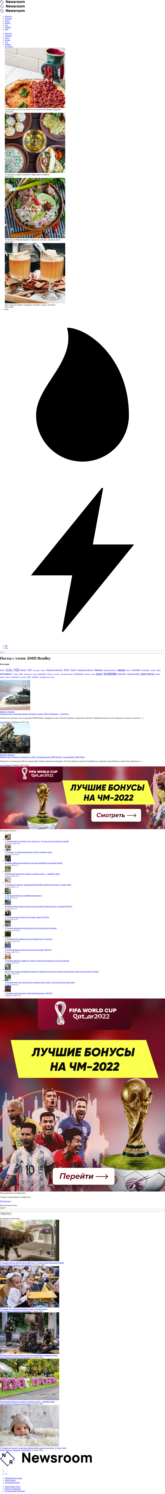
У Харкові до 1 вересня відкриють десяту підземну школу (28, 852)
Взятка (2, 670)
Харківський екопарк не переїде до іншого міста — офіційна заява (32, 874)
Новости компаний (13, 1489)
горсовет (136, 670)
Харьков (98, 669)
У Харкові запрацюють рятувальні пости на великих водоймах (31, 928)
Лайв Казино (10, 1480)
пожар (99, 673)
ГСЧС (9, 669)
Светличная (36, 670)
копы (159, 670)
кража (16, 674)
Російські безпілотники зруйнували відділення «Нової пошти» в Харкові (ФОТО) (38, 906)
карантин (153, 670)
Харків (73, 670)
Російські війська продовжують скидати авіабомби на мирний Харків (33, 863)
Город (7, 21)
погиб (93, 674)
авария (121, 669)
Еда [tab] (6, 46)
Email (3, 1208)
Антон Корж (5, 722)
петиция (87, 674)
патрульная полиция (67, 674)
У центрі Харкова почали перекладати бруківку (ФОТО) (28, 950)
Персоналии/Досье (12, 1487)
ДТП (17, 669)
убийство (35, 677)
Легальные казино (12, 1482)
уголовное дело (44, 677)
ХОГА (66, 670)
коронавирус (6, 673)
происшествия (133, 674)
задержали (145, 670)
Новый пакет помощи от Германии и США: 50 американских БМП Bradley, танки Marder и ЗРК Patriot (42, 757)
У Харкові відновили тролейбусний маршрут (23, 896)
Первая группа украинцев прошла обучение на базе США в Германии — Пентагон (34, 714)
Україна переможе (54, 670)
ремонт (2, 677)
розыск (7, 677)
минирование (28, 674)
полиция (110, 673)
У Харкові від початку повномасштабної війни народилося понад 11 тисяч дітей (38, 885)
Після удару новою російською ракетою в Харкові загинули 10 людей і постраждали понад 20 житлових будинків (52, 972)
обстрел (49, 674)
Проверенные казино (13, 1478)
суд (29, 676)
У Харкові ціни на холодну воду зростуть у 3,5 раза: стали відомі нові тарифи (37, 841)
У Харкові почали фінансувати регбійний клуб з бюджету (29, 939)
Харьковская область (110, 670)
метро (21, 674)
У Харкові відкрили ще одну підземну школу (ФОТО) (27, 917)
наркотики (42, 674)
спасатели (15, 677)
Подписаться (5, 1201)
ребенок (157, 674)
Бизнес (8, 23)
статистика (23, 677)
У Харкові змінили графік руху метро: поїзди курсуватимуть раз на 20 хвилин (37, 961)
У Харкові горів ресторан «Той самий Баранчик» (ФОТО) (29, 993)
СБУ (30, 670)
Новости (8, 16)
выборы (128, 670)
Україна (43, 670)
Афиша (8, 27)
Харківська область (85, 670)
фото (52, 677)
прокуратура (147, 673)
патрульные (78, 674)
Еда (6, 25)
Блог (7, 29)
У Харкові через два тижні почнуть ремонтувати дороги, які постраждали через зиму (40, 982)
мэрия (35, 674)
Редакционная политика (15, 1491)
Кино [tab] (10, 46)
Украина (8, 18)
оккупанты (56, 674)
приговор (122, 674)
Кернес (23, 670)
